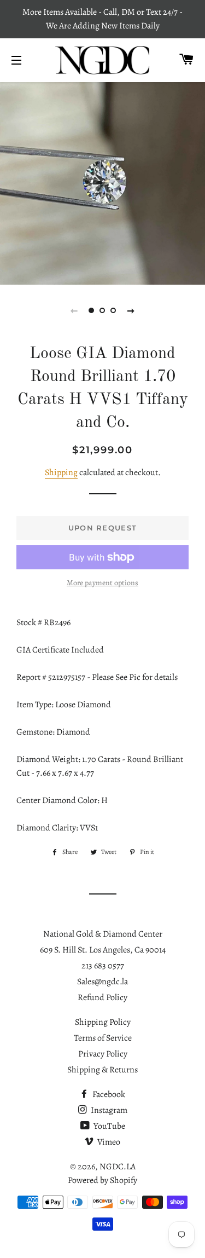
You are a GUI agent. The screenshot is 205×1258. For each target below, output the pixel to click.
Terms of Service (103, 1038)
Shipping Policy (103, 1022)
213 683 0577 (102, 966)
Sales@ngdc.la (102, 982)
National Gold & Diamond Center (102, 934)
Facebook (108, 1094)
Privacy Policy (102, 1054)
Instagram (108, 1110)
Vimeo (108, 1142)
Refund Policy (102, 997)
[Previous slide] (74, 310)
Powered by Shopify (102, 1180)
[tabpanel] (102, 182)
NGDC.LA (117, 1167)
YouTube (108, 1126)
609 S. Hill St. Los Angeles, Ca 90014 (103, 950)
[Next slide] (131, 310)
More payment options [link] (102, 583)
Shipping (61, 472)
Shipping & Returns (102, 1070)
